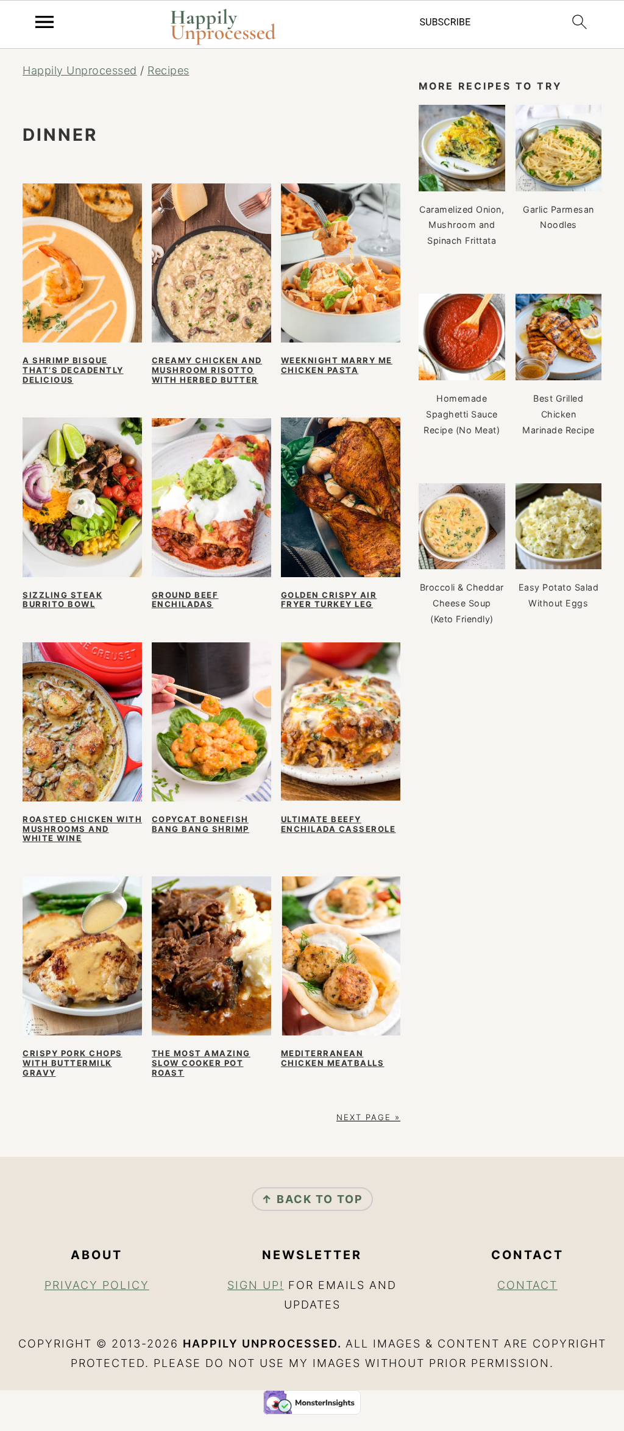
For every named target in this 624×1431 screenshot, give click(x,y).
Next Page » (368, 1117)
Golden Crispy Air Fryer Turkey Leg (329, 599)
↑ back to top (312, 1199)
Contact (527, 1285)
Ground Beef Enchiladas (185, 599)
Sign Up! (255, 1285)
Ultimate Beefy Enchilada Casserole (338, 824)
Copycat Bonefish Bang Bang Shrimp (200, 824)
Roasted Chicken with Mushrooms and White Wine (82, 828)
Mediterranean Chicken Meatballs (333, 1058)
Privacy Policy (96, 1285)
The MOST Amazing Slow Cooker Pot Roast (201, 1062)
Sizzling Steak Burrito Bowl (62, 599)
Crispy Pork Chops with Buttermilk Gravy (72, 1062)
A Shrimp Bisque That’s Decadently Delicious (73, 369)
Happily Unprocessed (80, 70)
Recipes (168, 70)
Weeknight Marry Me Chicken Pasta (336, 365)
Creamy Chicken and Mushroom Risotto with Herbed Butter (207, 369)
